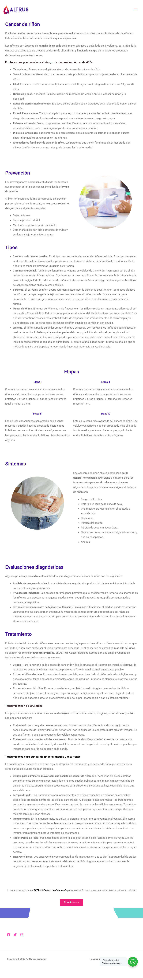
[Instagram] (21, 934)
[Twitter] (15, 934)
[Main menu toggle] (135, 10)
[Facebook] (8, 934)
